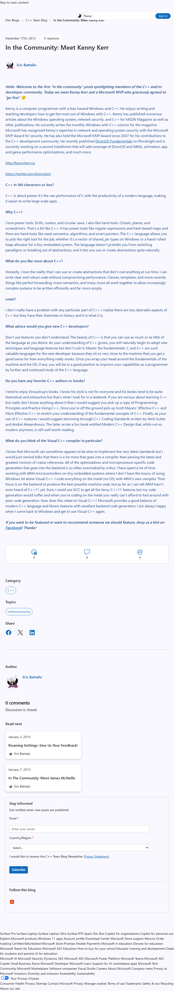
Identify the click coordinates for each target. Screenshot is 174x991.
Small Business (21, 963)
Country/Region (21, 838)
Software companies (63, 968)
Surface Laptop (27, 933)
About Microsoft (119, 968)
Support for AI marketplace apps (114, 963)
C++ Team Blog (36, 20)
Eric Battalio (26, 64)
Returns (150, 938)
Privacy (79, 983)
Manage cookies (95, 983)
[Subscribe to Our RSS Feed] (12, 903)
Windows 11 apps (50, 938)
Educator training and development (140, 948)
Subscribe (18, 869)
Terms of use (116, 983)
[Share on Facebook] (8, 633)
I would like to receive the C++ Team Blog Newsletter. (59, 856)
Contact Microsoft (60, 983)
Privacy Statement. (96, 856)
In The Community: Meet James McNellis (41, 777)
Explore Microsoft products (18, 938)
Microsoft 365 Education (60, 948)
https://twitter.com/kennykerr (28, 173)
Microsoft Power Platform (102, 958)
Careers (102, 968)
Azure (36, 963)
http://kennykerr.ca (20, 162)
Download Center (97, 938)
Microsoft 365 (74, 958)
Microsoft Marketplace (32, 968)
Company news (142, 968)
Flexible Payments (88, 943)
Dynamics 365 (53, 958)
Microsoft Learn (80, 963)
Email (14, 818)
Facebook (13, 527)
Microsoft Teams (132, 958)
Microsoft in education (116, 943)
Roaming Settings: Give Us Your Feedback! (43, 745)
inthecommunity (18, 611)
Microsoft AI (8, 958)
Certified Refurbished (26, 943)
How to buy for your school (96, 948)
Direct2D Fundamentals (113, 141)
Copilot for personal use (156, 933)
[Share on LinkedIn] (32, 633)
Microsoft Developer (55, 963)
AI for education (46, 953)
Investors (20, 973)
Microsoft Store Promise (58, 943)
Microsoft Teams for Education (21, 948)
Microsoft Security (30, 958)
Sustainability (86, 973)
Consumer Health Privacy (17, 983)
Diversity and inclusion (43, 973)
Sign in (163, 16)
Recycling (167, 983)
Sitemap (41, 983)
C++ (10, 590)
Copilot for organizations (122, 933)
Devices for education (148, 943)
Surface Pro (8, 933)
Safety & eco (151, 983)
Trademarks (133, 983)
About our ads (10, 988)
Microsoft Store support (127, 938)
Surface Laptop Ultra (52, 933)
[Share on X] (20, 633)
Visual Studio (87, 968)
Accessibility (68, 973)
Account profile (74, 938)
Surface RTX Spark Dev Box (85, 933)
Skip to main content (14, 2)
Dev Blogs (12, 20)
